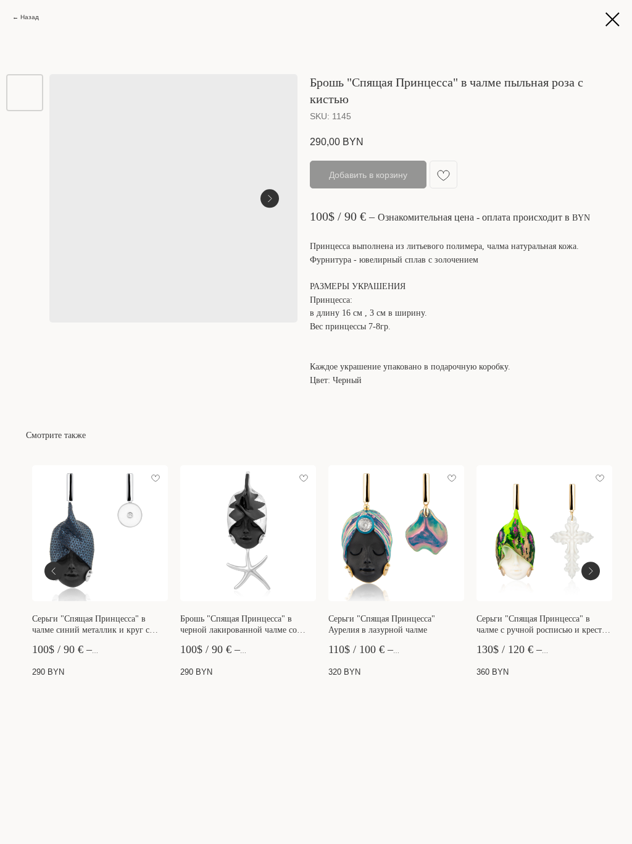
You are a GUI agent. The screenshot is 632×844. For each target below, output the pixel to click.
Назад (29, 17)
